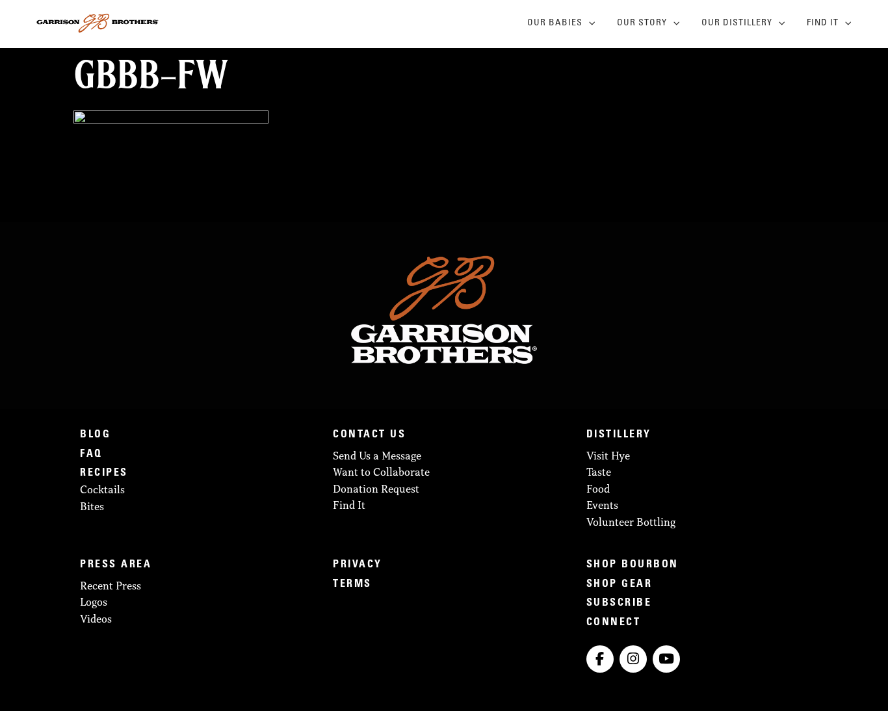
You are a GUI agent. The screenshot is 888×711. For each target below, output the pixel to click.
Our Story (642, 23)
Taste (598, 471)
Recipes (104, 473)
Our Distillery (736, 23)
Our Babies (554, 23)
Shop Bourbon (632, 565)
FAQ (91, 454)
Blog (95, 435)
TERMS (352, 584)
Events (602, 504)
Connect (613, 622)
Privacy (357, 565)
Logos (93, 601)
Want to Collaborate (381, 471)
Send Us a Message (377, 455)
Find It (823, 23)
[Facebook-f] (600, 659)
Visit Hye (608, 455)
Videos (96, 618)
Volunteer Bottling (630, 521)
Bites (92, 506)
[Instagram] (633, 659)
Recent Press (110, 585)
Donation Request (376, 488)
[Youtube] (666, 659)
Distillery (618, 435)
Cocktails (102, 489)
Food (598, 488)
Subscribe (619, 603)
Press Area (115, 565)
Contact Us (369, 435)
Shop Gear (619, 584)
